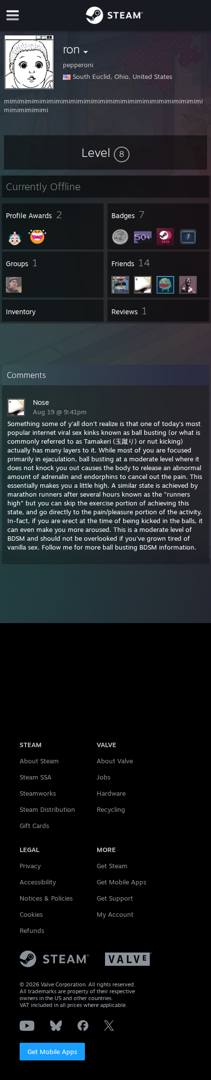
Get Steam (112, 866)
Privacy (30, 866)
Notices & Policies (46, 898)
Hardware (111, 793)
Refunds (32, 930)
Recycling (111, 809)
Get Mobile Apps (52, 1051)
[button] (105, 152)
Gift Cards (34, 825)
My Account (115, 914)
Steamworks (38, 793)
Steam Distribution (47, 809)
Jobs (103, 777)
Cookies (31, 914)
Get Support (115, 898)
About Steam (39, 761)
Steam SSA (36, 777)
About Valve (115, 761)
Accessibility (38, 882)
